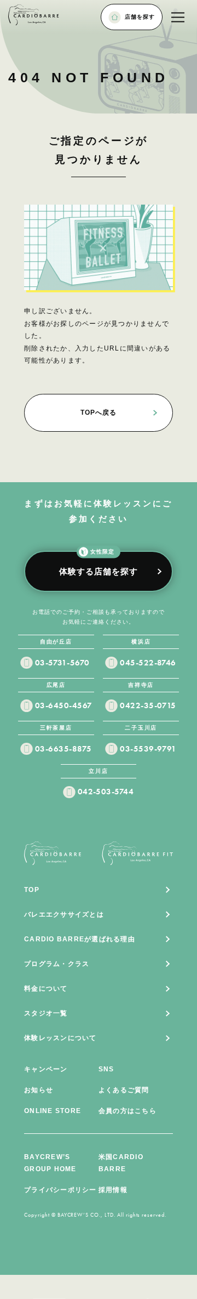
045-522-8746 (148, 662)
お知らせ (38, 1090)
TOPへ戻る (98, 412)
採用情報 (113, 1190)
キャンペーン (46, 1069)
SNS (106, 1069)
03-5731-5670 (62, 662)
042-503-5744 (106, 791)
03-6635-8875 (63, 748)
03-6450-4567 (63, 705)
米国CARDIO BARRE (121, 1163)
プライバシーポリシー (60, 1190)
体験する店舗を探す (98, 563)
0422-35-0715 (148, 705)
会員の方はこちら (128, 1111)
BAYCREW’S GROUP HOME (50, 1163)
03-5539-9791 (148, 748)
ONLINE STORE (52, 1111)
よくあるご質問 (124, 1090)
